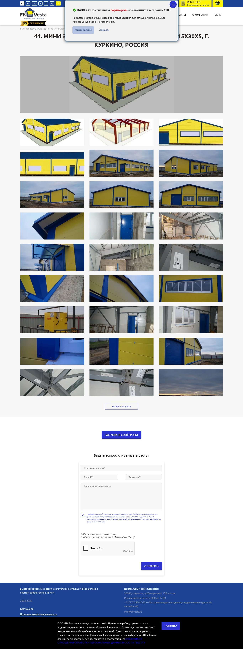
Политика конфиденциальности (38, 614)
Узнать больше (83, 29)
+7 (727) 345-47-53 (135, 602)
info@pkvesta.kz (133, 611)
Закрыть (104, 29)
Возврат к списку (121, 406)
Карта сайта (26, 608)
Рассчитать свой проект (121, 434)
